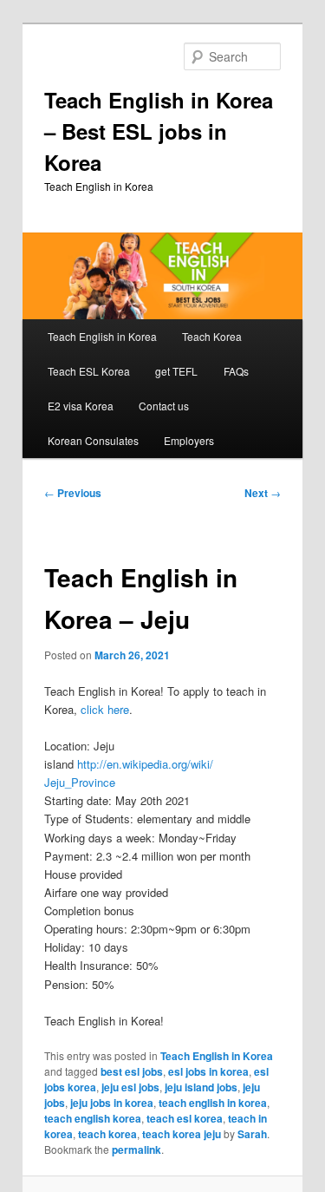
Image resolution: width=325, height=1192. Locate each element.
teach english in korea (213, 1102)
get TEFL (176, 370)
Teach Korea (212, 336)
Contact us (164, 405)
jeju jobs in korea (111, 1102)
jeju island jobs (201, 1087)
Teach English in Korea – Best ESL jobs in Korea (158, 131)
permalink (136, 1149)
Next (262, 493)
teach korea (107, 1134)
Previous (72, 493)
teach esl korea (184, 1118)
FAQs (236, 370)
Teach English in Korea (102, 336)
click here (105, 709)
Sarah (252, 1134)
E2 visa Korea (81, 405)
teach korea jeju (181, 1134)
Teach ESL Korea (89, 370)
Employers (189, 440)
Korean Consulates (93, 440)
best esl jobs (132, 1071)
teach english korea (92, 1118)
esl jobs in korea (208, 1071)
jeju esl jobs (130, 1087)
